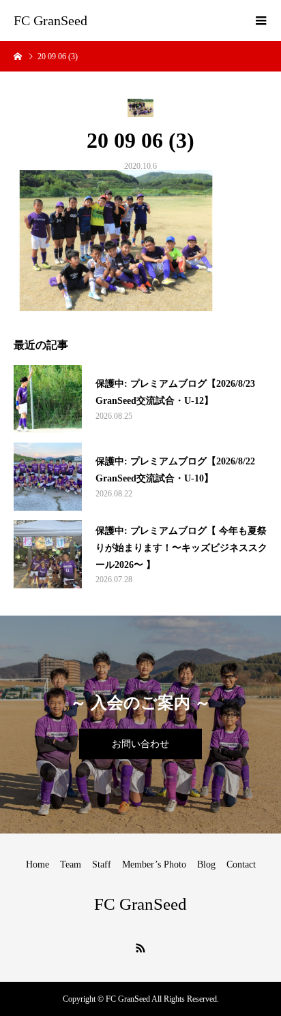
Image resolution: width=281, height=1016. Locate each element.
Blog (206, 864)
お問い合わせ (140, 744)
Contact (241, 864)
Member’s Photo (154, 864)
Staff (101, 864)
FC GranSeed (50, 20)
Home (37, 864)
